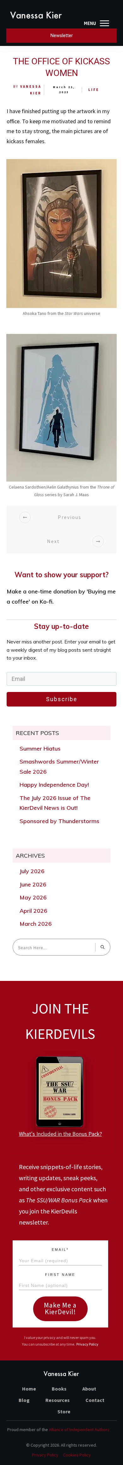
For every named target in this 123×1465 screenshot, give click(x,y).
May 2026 (33, 897)
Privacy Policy (87, 1344)
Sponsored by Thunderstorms (59, 821)
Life (93, 89)
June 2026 (33, 884)
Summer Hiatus (40, 748)
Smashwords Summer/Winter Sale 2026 (59, 766)
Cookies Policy (77, 1455)
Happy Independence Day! (54, 784)
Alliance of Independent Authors (79, 1429)
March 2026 (36, 923)
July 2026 (32, 871)
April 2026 (33, 910)
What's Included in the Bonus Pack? (60, 1133)
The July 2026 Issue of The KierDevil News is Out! (55, 803)
